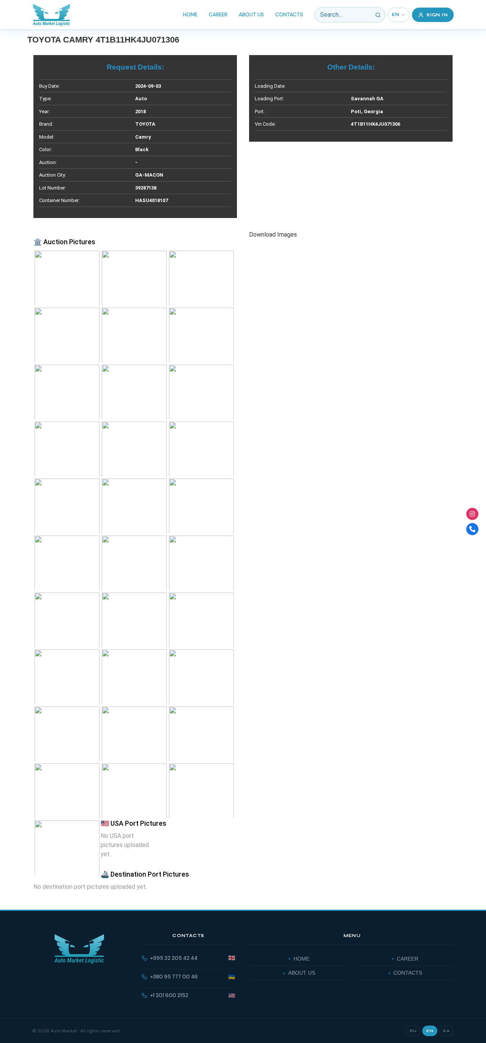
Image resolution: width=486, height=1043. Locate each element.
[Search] (378, 15)
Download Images (273, 234)
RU (413, 1031)
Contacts (289, 14)
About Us (251, 14)
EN (395, 14)
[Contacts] (472, 529)
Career (218, 14)
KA (446, 1031)
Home (190, 14)
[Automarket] (472, 514)
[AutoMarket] (51, 14)
